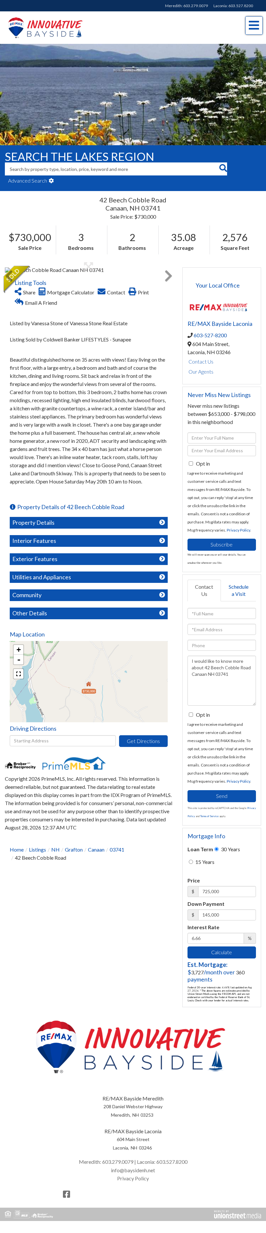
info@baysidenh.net (133, 1170)
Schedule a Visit (238, 590)
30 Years (230, 849)
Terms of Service (209, 816)
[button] (223, 168)
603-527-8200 (210, 335)
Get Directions (143, 741)
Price (193, 880)
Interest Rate (203, 927)
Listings (37, 849)
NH (55, 849)
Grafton (74, 849)
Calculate (221, 952)
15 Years (204, 862)
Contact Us (200, 361)
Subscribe (222, 544)
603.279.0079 (195, 5)
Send (221, 796)
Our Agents (200, 371)
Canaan (96, 849)
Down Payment (205, 904)
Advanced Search (27, 180)
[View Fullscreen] (18, 674)
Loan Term (200, 849)
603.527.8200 (240, 5)
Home (17, 849)
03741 (117, 849)
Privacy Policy (238, 530)
